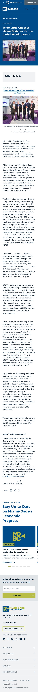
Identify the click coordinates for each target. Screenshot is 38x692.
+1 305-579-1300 (9, 623)
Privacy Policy (25, 680)
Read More (7, 562)
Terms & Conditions (10, 680)
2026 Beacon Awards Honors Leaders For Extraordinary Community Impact (15, 552)
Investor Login (11, 629)
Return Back (11, 18)
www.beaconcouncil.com (13, 477)
